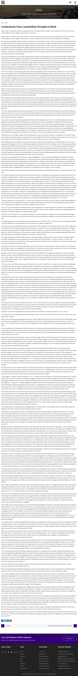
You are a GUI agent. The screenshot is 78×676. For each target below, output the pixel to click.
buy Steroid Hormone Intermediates (67, 661)
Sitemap (22, 666)
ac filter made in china (63, 666)
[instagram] (14, 652)
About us (22, 654)
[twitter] (8, 652)
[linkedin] (5, 652)
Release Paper (42, 654)
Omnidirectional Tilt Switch (64, 668)
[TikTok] (17, 652)
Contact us (69, 638)
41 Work (8, 625)
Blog (21, 661)
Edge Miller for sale (62, 656)
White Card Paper (43, 656)
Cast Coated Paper (43, 661)
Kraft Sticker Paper (43, 663)
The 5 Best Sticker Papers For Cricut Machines (60, 625)
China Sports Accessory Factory (66, 654)
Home (24, 14)
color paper (42, 651)
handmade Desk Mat (63, 651)
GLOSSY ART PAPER (44, 659)
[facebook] (2, 652)
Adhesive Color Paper (44, 666)
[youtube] (11, 652)
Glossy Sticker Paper (44, 668)
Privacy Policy (23, 668)
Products (22, 656)
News (29, 14)
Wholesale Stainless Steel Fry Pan (66, 659)
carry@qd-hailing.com (51, 674)
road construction (62, 663)
